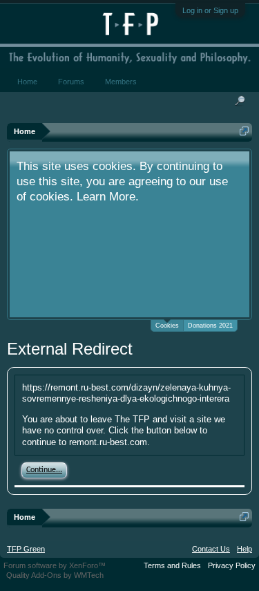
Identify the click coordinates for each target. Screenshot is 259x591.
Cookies (167, 325)
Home (27, 81)
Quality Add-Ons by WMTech (55, 575)
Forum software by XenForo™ (54, 565)
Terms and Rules (172, 565)
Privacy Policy (232, 565)
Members (121, 81)
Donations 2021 (210, 325)
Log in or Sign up (210, 10)
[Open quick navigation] (244, 130)
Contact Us (211, 549)
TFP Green (26, 549)
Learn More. (108, 196)
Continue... (44, 470)
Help (244, 549)
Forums (71, 81)
